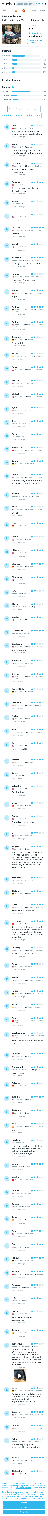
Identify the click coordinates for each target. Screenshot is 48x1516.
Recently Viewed (37, 10)
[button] (36, 3)
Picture (18, 108)
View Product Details (36, 41)
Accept (24, 1502)
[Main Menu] (3, 4)
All (10, 108)
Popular (6, 10)
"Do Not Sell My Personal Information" (25, 1498)
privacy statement (23, 1487)
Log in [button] (40, 3)
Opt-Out (24, 1507)
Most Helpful (32, 108)
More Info (24, 1512)
